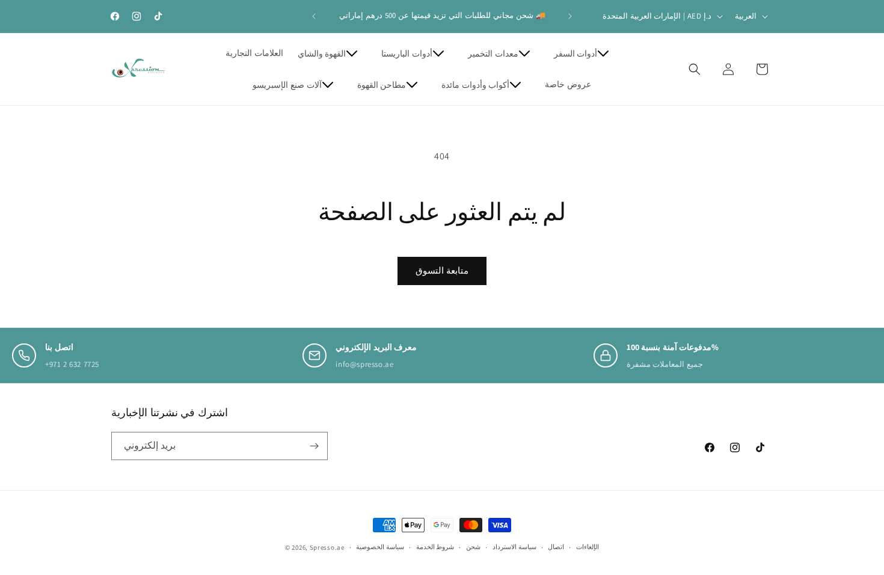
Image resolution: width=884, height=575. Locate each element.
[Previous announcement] (314, 16)
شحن (473, 547)
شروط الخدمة (435, 547)
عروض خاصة (568, 84)
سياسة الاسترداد (514, 547)
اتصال (556, 547)
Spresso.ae (327, 547)
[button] (332, 53)
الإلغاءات (587, 547)
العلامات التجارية (254, 53)
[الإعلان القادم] (570, 16)
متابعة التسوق (442, 270)
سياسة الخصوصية (380, 547)
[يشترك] (314, 446)
